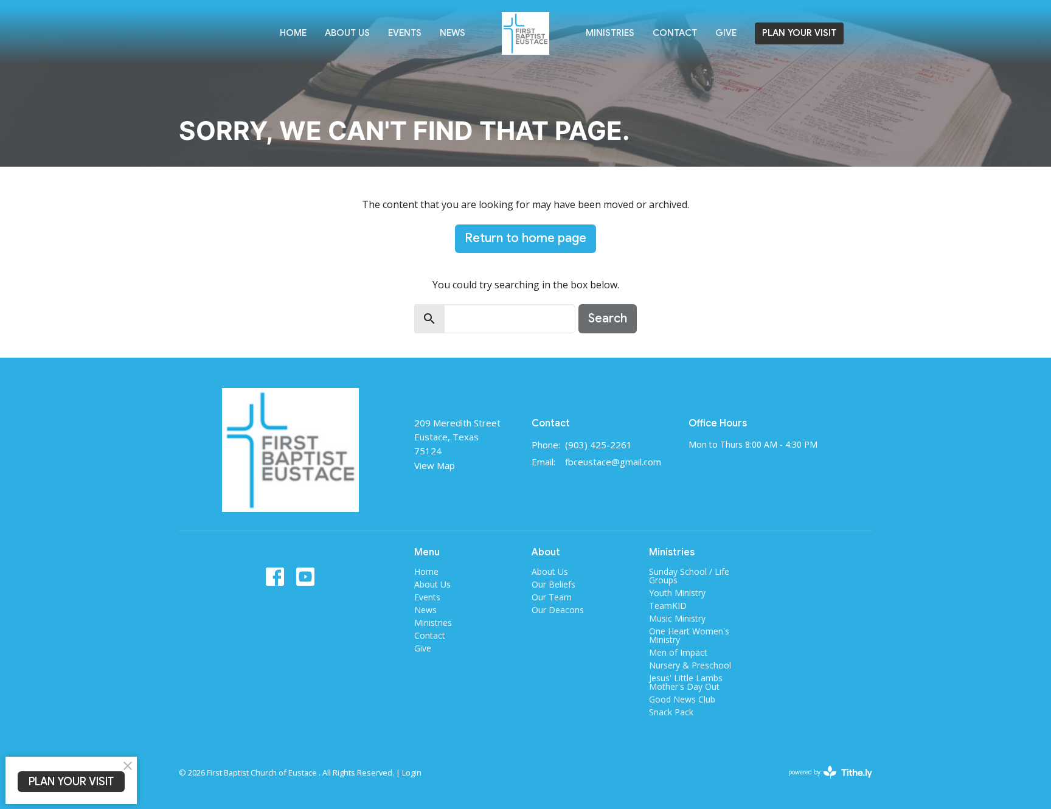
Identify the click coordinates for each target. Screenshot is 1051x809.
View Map (434, 465)
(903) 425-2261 (598, 445)
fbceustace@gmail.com (613, 462)
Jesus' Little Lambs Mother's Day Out (686, 682)
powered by (823, 782)
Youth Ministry (677, 593)
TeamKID (668, 605)
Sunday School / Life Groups (689, 576)
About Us (347, 32)
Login (411, 772)
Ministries (610, 32)
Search (607, 318)
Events (404, 32)
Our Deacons (558, 610)
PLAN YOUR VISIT (799, 32)
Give (726, 32)
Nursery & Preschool (690, 665)
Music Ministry (677, 618)
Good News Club (682, 699)
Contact (675, 32)
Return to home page (525, 238)
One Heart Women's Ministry (689, 635)
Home (293, 32)
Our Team (552, 597)
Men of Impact (678, 652)
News (452, 32)
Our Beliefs (553, 584)
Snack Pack (671, 712)
